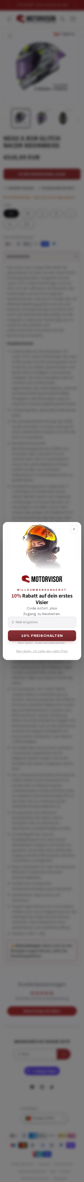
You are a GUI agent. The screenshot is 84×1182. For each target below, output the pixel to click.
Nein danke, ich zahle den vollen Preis (42, 651)
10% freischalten (42, 636)
